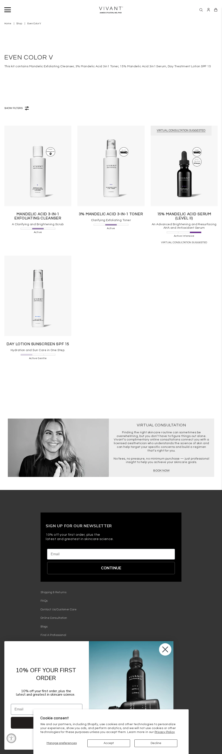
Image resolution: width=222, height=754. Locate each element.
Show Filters (13, 108)
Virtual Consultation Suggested (184, 242)
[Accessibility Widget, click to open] (11, 738)
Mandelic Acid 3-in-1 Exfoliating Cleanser (37, 216)
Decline (156, 743)
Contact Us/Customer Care (59, 609)
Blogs (44, 626)
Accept (109, 743)
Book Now (161, 470)
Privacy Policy (165, 732)
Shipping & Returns (53, 592)
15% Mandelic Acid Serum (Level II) (184, 216)
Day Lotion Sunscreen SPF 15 (38, 344)
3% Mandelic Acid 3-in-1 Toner (111, 214)
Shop (19, 23)
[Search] (201, 10)
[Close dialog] (165, 649)
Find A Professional (53, 635)
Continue (111, 568)
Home (7, 23)
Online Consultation (54, 617)
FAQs (44, 600)
